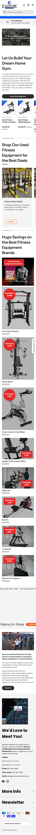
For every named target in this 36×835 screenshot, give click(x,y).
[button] (28, 5)
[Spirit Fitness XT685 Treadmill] (9, 108)
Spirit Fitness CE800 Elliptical (24, 121)
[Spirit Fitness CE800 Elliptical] (25, 108)
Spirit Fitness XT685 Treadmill (8, 121)
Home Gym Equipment (18, 96)
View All (5, 164)
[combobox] (18, 12)
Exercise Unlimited (11, 830)
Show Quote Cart (34, 346)
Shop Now (10, 222)
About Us (8, 688)
